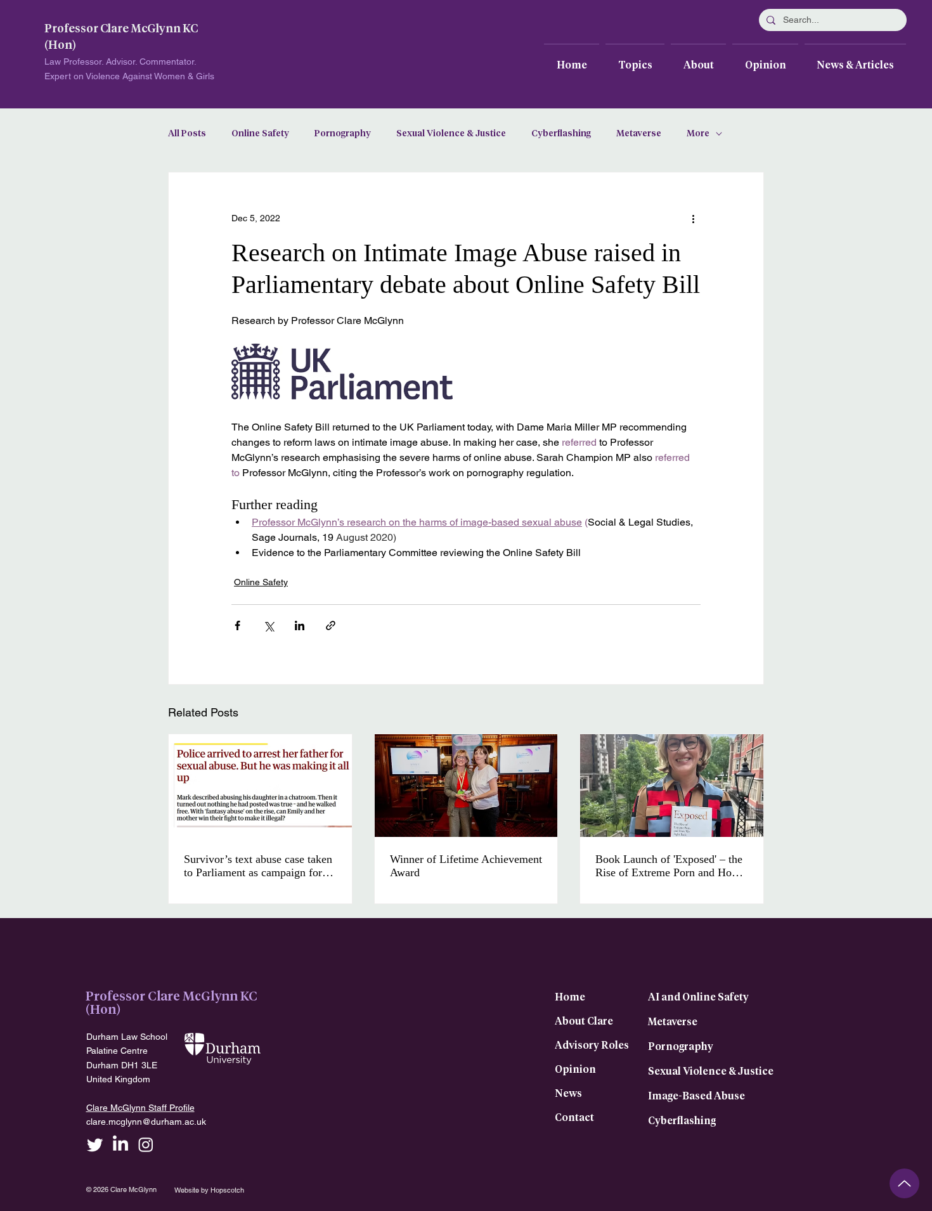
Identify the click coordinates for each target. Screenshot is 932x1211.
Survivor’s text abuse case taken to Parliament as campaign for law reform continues (258, 866)
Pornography (342, 133)
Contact (574, 1118)
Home (570, 997)
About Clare (584, 1021)
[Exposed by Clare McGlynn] (671, 785)
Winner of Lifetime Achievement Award (466, 866)
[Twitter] (95, 1144)
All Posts (187, 133)
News (568, 1094)
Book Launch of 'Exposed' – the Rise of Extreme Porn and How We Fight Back (668, 866)
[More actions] (693, 218)
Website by (192, 1190)
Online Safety (260, 133)
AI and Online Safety (698, 997)
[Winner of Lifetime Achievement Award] (466, 785)
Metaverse (638, 133)
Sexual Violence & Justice (451, 133)
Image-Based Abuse (696, 1096)
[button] (635, 59)
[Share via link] (331, 625)
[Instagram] (145, 1144)
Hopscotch (227, 1190)
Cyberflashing (561, 133)
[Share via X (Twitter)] (268, 625)
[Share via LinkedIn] (300, 625)
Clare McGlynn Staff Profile (140, 1108)
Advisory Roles (592, 1045)
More (698, 133)
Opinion (575, 1070)
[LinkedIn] (120, 1144)
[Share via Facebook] (237, 625)
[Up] (904, 1183)
